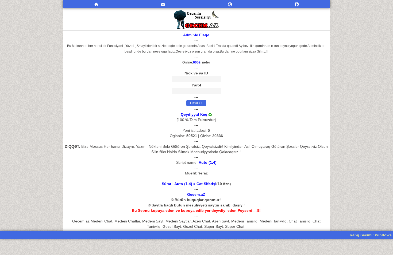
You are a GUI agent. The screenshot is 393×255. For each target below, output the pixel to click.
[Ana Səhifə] (96, 4)
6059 (197, 62)
